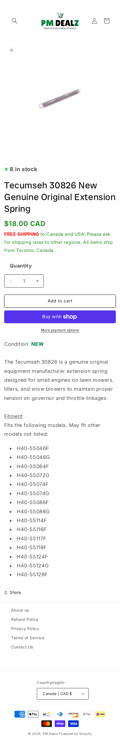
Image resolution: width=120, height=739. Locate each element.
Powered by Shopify (75, 734)
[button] (14, 21)
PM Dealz (50, 734)
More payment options (60, 330)
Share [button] (15, 592)
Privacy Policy (25, 628)
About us (20, 610)
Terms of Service (28, 637)
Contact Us (22, 647)
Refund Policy (25, 619)
